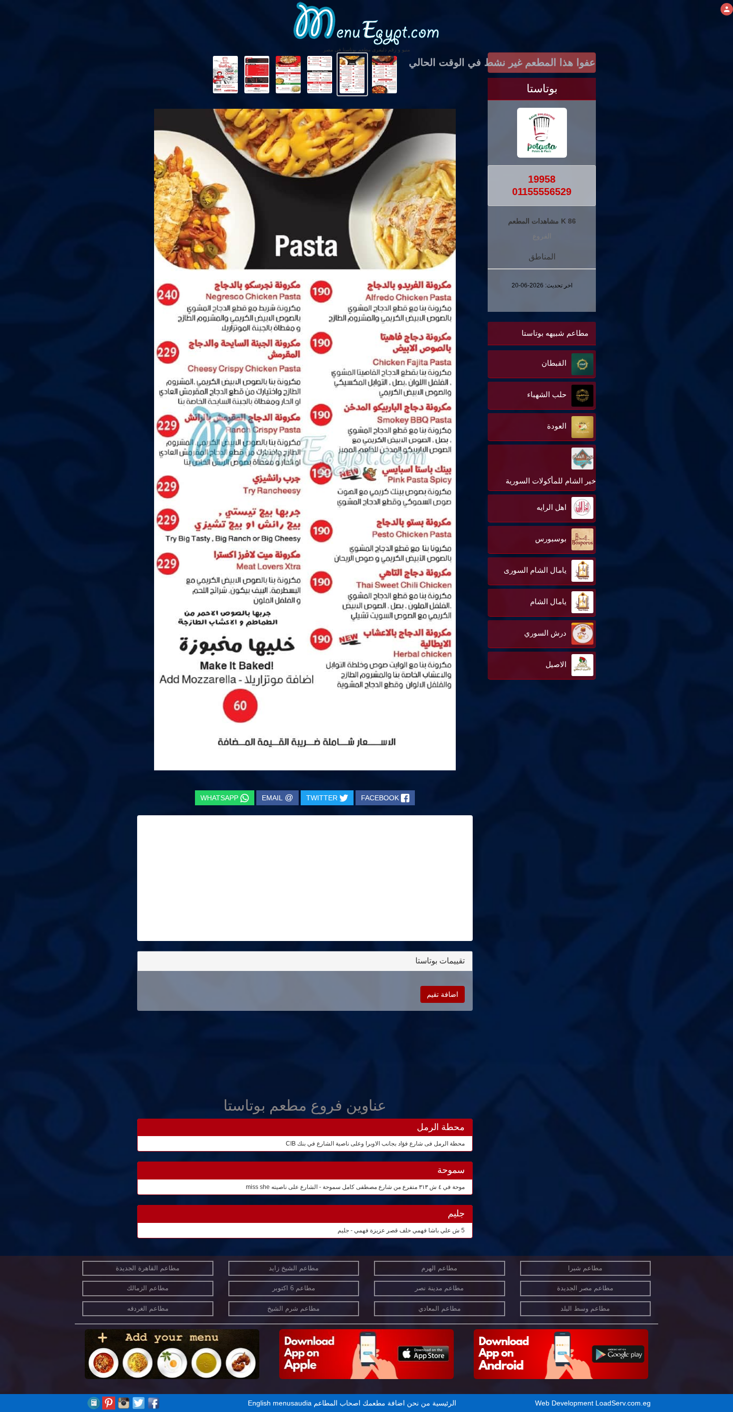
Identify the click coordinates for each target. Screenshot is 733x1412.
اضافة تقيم (442, 994)
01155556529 (541, 191)
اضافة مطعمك (384, 1403)
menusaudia (292, 1403)
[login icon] (727, 9)
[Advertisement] (533, 783)
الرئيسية (444, 1403)
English (259, 1403)
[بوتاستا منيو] (384, 74)
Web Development (565, 1403)
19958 (541, 179)
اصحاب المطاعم (337, 1403)
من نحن (418, 1403)
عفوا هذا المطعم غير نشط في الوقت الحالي (541, 62)
